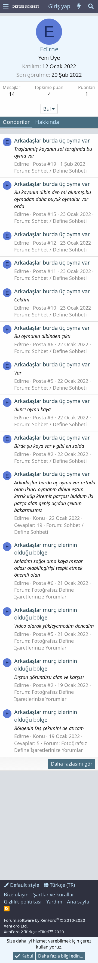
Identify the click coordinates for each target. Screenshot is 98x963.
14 (12, 94)
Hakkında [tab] (47, 122)
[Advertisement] (49, 825)
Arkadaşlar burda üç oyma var (52, 140)
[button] (6, 6)
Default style (24, 885)
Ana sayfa (78, 901)
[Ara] (91, 6)
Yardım (54, 901)
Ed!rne (21, 164)
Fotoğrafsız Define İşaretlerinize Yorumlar (44, 593)
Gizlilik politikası (23, 901)
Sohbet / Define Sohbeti (59, 170)
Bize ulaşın (16, 894)
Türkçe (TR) (61, 885)
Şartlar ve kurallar (53, 894)
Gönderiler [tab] (16, 122)
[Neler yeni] (79, 6)
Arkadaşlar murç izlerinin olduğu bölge (45, 548)
